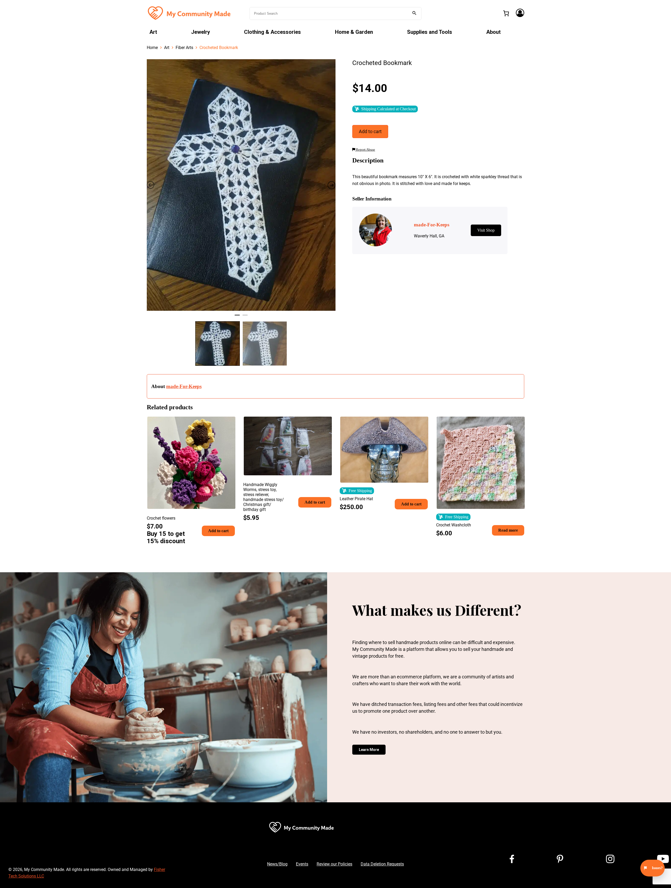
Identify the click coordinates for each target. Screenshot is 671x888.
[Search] (414, 13)
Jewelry (200, 32)
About (493, 32)
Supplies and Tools (429, 32)
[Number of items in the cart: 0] (506, 13)
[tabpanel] (241, 185)
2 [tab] (245, 317)
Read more (508, 530)
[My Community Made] (190, 13)
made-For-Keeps (184, 386)
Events (302, 864)
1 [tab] (237, 317)
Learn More (369, 750)
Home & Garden (354, 32)
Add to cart (370, 131)
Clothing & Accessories (272, 32)
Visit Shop (486, 230)
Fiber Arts (184, 47)
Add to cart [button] (218, 531)
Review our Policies (334, 864)
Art (153, 32)
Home (152, 47)
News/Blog (277, 864)
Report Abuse (365, 149)
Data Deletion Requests (382, 864)
